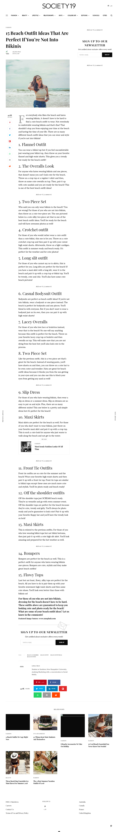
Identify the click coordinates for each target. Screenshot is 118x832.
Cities (105, 15)
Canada (81, 806)
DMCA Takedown (12, 802)
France (81, 809)
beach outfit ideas (56, 655)
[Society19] (59, 6)
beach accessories (32, 655)
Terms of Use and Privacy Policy (17, 813)
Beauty (8, 778)
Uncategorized (39, 734)
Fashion (9, 27)
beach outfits (31, 656)
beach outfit (44, 655)
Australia (82, 802)
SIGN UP (61, 642)
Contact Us (10, 809)
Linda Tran (17, 52)
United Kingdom (85, 813)
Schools (96, 15)
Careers (8, 806)
